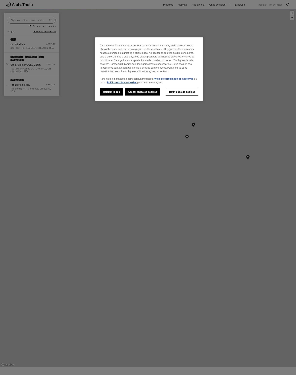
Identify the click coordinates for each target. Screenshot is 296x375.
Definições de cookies (182, 92)
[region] (149, 69)
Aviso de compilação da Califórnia (173, 78)
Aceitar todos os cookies (142, 92)
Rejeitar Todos (111, 92)
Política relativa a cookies (122, 82)
